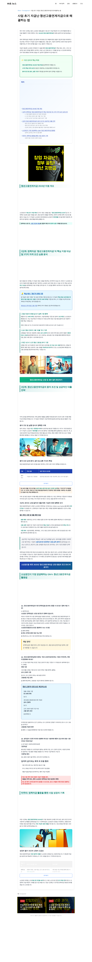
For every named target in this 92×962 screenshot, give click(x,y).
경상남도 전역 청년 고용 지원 (29, 305)
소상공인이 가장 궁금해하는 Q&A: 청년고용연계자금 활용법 (38, 130)
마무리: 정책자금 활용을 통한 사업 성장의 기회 (35, 136)
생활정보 (74, 3)
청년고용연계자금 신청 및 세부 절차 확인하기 (46, 380)
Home (19, 10)
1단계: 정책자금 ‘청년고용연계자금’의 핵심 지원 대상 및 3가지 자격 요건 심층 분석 (45, 112)
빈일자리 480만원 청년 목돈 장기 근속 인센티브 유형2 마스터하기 (31, 907)
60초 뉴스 (11, 3)
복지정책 (61, 3)
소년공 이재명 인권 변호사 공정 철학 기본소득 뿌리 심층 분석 (59, 907)
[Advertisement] (46, 96)
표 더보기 (46, 483)
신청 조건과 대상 (35, 223)
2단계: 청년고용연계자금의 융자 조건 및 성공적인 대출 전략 (38, 121)
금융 (68, 3)
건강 (81, 3)
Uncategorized (26, 10)
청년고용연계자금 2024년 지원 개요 (32, 109)
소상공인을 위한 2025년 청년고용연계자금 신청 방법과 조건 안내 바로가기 (46, 565)
